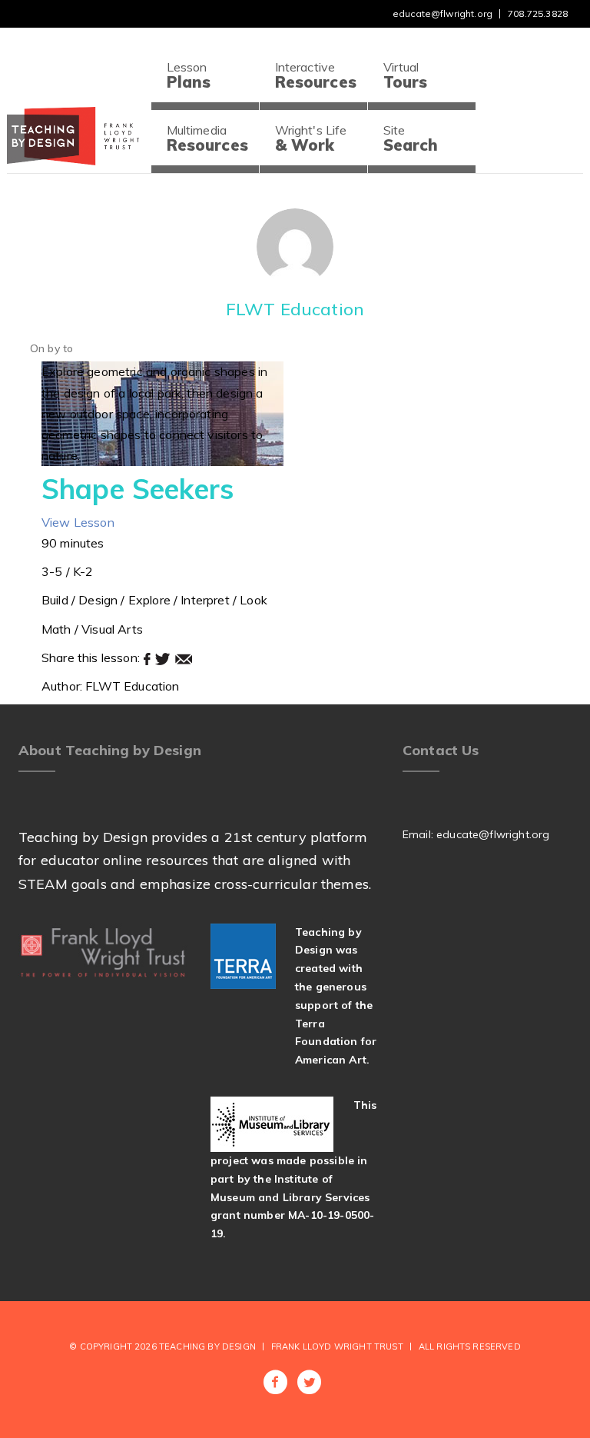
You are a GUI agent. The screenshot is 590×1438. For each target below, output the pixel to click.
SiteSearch (411, 138)
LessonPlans (189, 75)
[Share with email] (183, 657)
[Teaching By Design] (73, 135)
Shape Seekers (137, 488)
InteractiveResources (315, 75)
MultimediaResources (207, 138)
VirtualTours (405, 75)
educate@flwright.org (442, 13)
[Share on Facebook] (148, 657)
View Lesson (77, 522)
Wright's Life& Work (311, 138)
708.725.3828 (538, 13)
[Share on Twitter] (164, 657)
